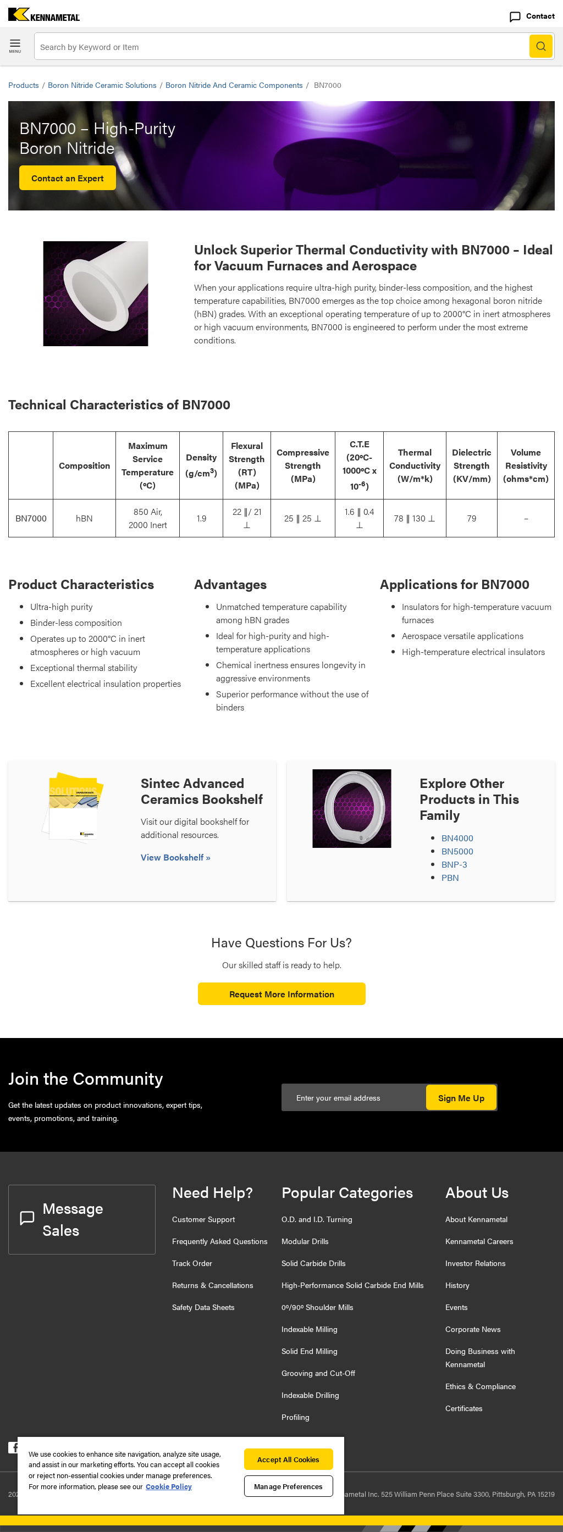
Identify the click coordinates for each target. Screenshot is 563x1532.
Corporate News (473, 1328)
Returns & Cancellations (212, 1284)
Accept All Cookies (288, 1459)
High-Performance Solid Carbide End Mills (353, 1284)
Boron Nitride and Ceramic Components (234, 84)
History (457, 1284)
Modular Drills (305, 1240)
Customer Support (203, 1218)
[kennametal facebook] (14, 1450)
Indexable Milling (310, 1328)
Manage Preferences (288, 1486)
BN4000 (457, 837)
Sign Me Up (461, 1097)
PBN (450, 877)
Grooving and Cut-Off (318, 1372)
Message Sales (72, 1218)
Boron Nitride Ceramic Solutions (102, 84)
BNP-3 (454, 864)
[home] (40, 17)
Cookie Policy (169, 1486)
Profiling (296, 1416)
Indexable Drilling (310, 1394)
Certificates (464, 1407)
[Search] (541, 46)
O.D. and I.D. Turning (317, 1218)
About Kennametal (476, 1218)
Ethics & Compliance (480, 1385)
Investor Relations (475, 1262)
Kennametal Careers (479, 1240)
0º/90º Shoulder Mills (318, 1306)
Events (456, 1306)
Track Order (192, 1262)
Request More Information (281, 993)
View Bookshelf (173, 857)
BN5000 (457, 851)
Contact (540, 15)
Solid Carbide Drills (314, 1262)
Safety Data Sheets (203, 1306)
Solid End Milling (310, 1350)
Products (23, 84)
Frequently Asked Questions (220, 1240)
